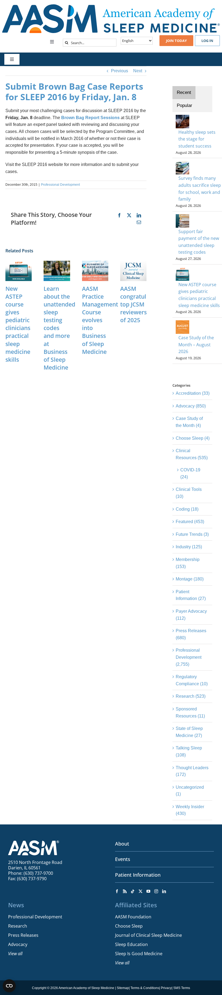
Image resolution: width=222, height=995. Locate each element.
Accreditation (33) (193, 393)
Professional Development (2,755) (188, 657)
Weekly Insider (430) (190, 810)
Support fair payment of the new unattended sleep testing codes (198, 242)
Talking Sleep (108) (189, 751)
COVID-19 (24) (190, 473)
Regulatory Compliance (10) (192, 680)
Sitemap (123, 988)
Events (122, 859)
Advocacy (17, 944)
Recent (184, 92)
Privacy (166, 988)
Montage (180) (190, 579)
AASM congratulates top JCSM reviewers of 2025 (139, 304)
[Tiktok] (133, 891)
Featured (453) (190, 521)
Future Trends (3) (192, 534)
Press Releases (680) (191, 634)
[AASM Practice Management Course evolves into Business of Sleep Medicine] (95, 263)
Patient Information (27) (191, 595)
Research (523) (190, 696)
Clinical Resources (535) (192, 454)
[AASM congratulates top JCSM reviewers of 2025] (133, 263)
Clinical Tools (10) (189, 493)
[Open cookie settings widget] (9, 985)
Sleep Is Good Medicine (138, 954)
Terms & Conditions (144, 988)
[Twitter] (140, 891)
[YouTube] (148, 891)
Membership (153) (188, 563)
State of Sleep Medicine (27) (189, 732)
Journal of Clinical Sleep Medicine (148, 935)
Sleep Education (131, 944)
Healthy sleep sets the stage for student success (197, 139)
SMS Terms (181, 988)
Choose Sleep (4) (193, 438)
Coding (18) (187, 509)
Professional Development (60, 185)
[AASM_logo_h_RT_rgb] (111, 6)
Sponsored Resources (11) (190, 712)
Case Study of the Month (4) (189, 422)
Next (137, 70)
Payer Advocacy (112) (191, 615)
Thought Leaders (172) (192, 771)
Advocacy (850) (191, 406)
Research (17, 926)
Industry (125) (189, 546)
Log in (207, 40)
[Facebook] (117, 891)
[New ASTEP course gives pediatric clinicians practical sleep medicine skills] (18, 263)
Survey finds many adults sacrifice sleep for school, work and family (199, 188)
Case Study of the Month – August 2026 (196, 344)
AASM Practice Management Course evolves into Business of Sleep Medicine (100, 320)
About (122, 843)
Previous (119, 70)
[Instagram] (156, 891)
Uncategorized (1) (190, 791)
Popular (184, 105)
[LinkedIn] (164, 891)
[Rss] (125, 891)
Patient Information (138, 875)
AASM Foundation (133, 917)
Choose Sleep (129, 926)
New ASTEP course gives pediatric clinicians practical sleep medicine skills (17, 324)
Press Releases (23, 935)
